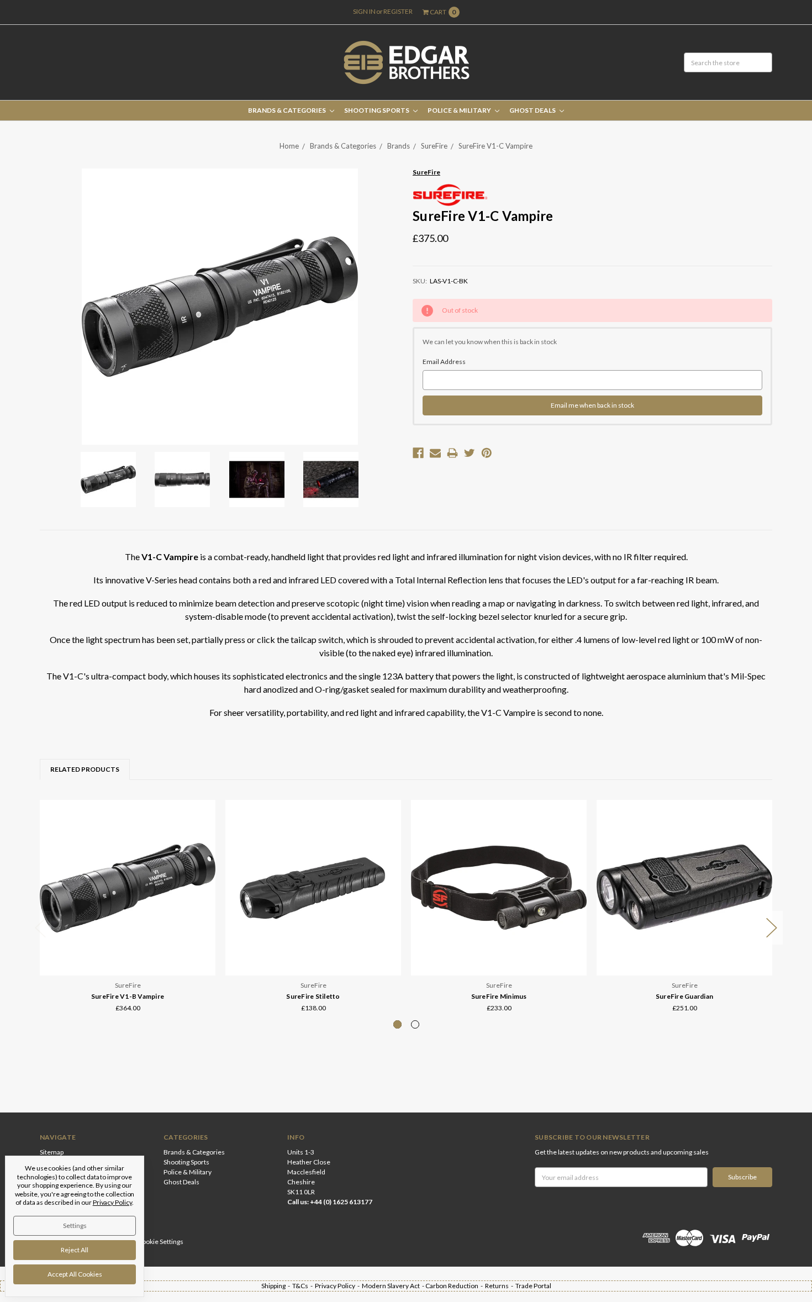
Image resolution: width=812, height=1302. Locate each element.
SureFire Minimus (499, 996)
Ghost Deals (533, 110)
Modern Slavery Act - (393, 1286)
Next (772, 928)
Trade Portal (533, 1286)
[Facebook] (418, 452)
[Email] (435, 452)
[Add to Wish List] (203, 827)
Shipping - (276, 1286)
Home (289, 145)
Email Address (444, 361)
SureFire (434, 145)
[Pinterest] (486, 452)
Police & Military (460, 110)
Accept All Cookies (75, 1274)
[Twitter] (469, 452)
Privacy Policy (112, 1202)
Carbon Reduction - (455, 1286)
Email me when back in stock (592, 405)
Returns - (500, 1286)
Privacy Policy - (338, 1286)
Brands (398, 145)
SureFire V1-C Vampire (495, 145)
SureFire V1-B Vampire (127, 996)
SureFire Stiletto (313, 996)
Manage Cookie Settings (148, 1241)
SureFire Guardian (684, 996)
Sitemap (52, 1152)
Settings (75, 1225)
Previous (40, 928)
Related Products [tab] (84, 769)
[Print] (452, 452)
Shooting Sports (377, 110)
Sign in (364, 11)
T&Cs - (303, 1286)
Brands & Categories (287, 110)
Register (398, 11)
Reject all (74, 1250)
